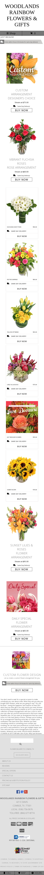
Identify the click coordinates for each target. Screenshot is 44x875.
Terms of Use (38, 866)
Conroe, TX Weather (10, 863)
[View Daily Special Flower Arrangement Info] (22, 597)
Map (23, 873)
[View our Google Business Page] (22, 793)
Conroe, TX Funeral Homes (12, 859)
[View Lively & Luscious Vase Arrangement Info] (22, 364)
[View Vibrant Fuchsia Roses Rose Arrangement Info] (22, 138)
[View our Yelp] (26, 793)
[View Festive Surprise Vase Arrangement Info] (22, 259)
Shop (12, 33)
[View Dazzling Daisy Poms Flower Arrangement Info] (22, 207)
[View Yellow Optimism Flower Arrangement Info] (22, 312)
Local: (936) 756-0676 (22, 809)
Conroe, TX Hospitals (34, 859)
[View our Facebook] (18, 793)
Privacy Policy (6, 866)
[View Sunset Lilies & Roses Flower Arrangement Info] (22, 523)
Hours (38, 873)
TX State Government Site (31, 863)
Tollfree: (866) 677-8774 (22, 813)
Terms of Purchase (23, 866)
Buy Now (21, 110)
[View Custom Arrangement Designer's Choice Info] (22, 68)
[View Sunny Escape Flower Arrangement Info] (22, 469)
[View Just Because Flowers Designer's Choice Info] (22, 417)
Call (8, 873)
